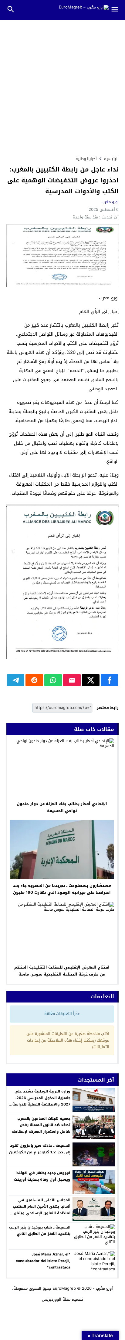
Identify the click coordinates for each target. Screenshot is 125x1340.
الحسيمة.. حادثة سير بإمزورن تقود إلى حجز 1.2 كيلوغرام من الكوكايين (39, 1148)
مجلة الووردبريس (56, 1299)
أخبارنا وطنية (86, 158)
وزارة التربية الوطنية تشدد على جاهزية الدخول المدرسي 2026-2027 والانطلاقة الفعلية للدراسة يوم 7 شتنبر (41, 1101)
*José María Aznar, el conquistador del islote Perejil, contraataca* (43, 1261)
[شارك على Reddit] (34, 680)
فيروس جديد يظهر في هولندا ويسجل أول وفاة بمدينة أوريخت (42, 1176)
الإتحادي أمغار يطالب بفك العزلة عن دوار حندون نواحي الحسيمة (62, 807)
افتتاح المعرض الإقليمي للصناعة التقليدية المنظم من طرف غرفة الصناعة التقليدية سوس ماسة (62, 970)
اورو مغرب (110, 202)
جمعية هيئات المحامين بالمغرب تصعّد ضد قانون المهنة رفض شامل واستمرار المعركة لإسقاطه (41, 1125)
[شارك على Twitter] (90, 680)
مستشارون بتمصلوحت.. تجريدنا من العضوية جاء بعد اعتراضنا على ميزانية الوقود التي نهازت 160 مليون (62, 889)
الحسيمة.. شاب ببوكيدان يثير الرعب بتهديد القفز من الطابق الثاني (39, 1230)
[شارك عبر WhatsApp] (53, 680)
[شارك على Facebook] (109, 680)
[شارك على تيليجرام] (15, 680)
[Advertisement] (62, 85)
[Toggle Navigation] (117, 10)
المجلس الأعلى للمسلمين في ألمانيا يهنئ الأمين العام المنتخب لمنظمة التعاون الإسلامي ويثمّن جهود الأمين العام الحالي (41, 1210)
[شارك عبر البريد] (72, 680)
